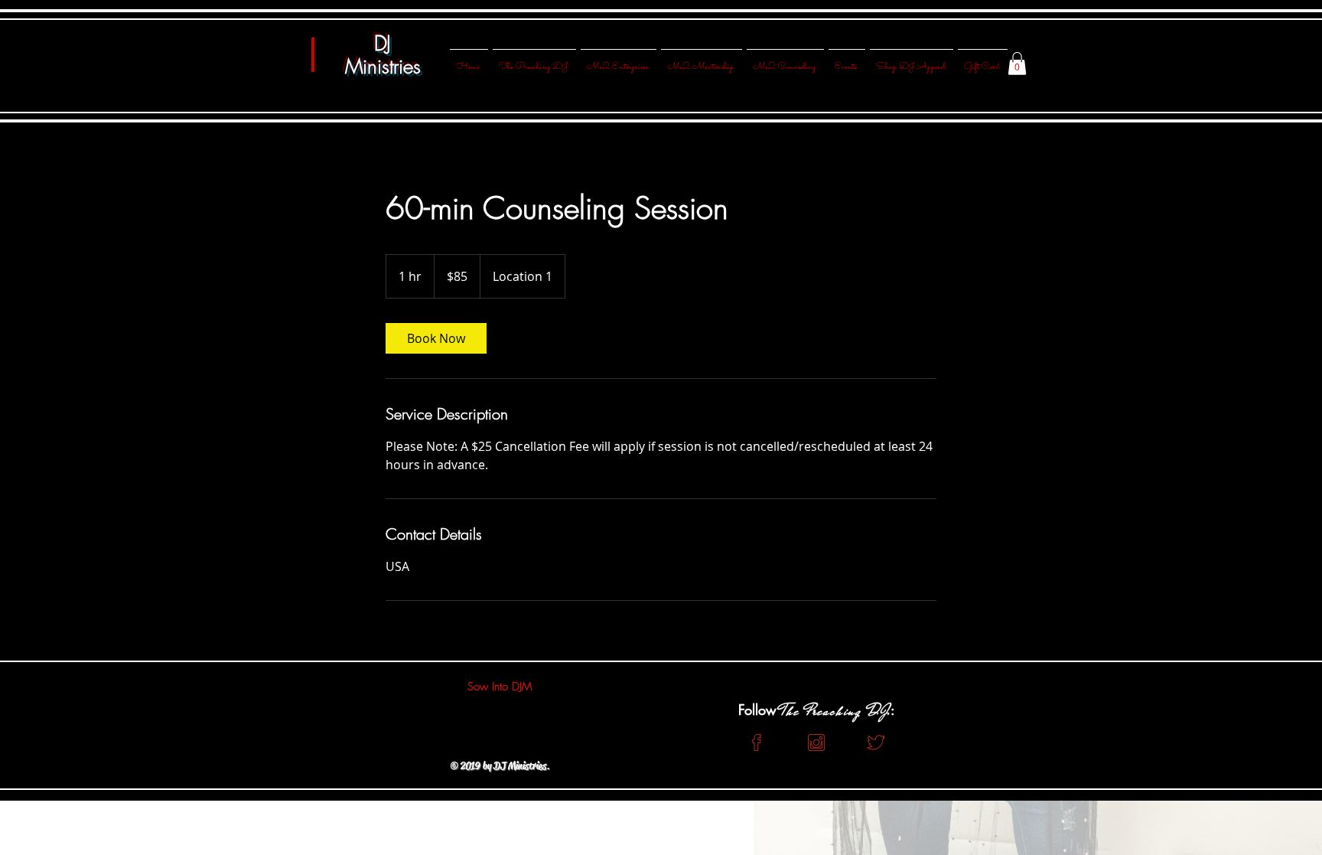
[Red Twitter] (876, 742)
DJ (382, 44)
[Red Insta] (816, 742)
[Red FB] (756, 742)
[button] (1017, 63)
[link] (436, 338)
